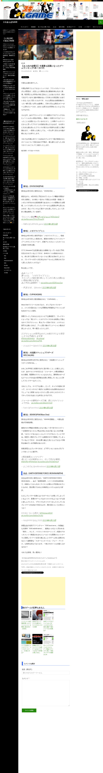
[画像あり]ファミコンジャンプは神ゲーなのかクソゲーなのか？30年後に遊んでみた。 (37, 649)
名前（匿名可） (27, 669)
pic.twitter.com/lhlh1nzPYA (31, 341)
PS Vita (6, 265)
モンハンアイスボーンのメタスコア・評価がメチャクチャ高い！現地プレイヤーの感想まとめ (48, 650)
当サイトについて (97, 26)
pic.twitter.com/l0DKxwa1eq (52, 283)
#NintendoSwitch (28, 338)
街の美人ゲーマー (71, 26)
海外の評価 (61, 26)
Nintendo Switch (8, 260)
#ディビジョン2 (44, 217)
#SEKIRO (25, 461)
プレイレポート (24, 26)
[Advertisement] (43, 167)
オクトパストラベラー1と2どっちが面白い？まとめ (9, 209)
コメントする (44, 71)
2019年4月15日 (49, 520)
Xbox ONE (7, 268)
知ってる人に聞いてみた (44, 26)
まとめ (54, 26)
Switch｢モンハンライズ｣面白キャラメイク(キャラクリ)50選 (37, 624)
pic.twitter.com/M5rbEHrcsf (48, 461)
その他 (80, 26)
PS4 (5, 258)
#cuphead (40, 338)
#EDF (50, 513)
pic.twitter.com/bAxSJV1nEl (41, 403)
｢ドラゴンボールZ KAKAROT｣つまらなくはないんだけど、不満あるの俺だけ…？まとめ (9, 159)
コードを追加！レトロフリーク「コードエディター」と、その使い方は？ (26, 649)
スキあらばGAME (10, 22)
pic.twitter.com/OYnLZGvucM (32, 219)
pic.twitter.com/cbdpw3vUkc (32, 515)
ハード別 (86, 26)
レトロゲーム (7, 270)
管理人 (36, 71)
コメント (25, 678)
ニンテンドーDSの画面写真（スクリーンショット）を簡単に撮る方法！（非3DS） (26, 625)
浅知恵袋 (33, 26)
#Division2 (55, 217)
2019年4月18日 (51, 224)
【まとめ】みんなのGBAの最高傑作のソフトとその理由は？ (9, 81)
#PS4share (33, 461)
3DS (5, 263)
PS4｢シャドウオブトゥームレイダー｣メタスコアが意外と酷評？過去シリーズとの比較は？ (48, 626)
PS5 (5, 255)
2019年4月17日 (53, 466)
